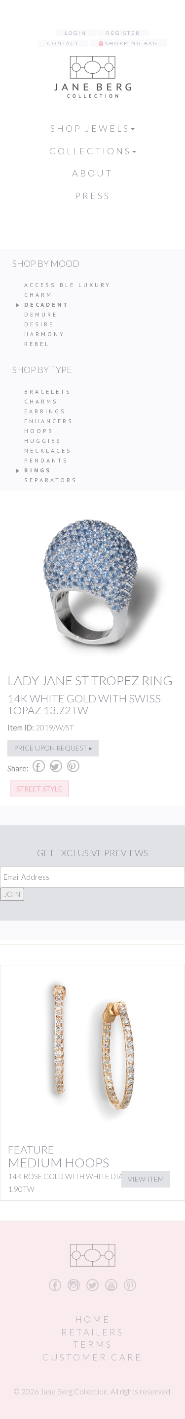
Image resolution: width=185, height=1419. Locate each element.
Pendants (46, 460)
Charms (41, 401)
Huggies (43, 440)
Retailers (92, 1332)
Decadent (47, 304)
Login (76, 33)
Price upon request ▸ (53, 748)
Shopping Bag (131, 43)
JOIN (12, 894)
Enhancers (49, 421)
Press (93, 195)
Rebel (37, 344)
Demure (41, 314)
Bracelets (48, 391)
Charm (38, 294)
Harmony (44, 334)
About (92, 173)
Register (123, 33)
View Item (146, 1179)
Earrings (45, 411)
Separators (50, 480)
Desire (39, 324)
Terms (92, 1344)
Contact (63, 43)
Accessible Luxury (67, 285)
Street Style (39, 788)
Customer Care (92, 1357)
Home (93, 1319)
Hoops (39, 430)
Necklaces (48, 450)
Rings (37, 470)
